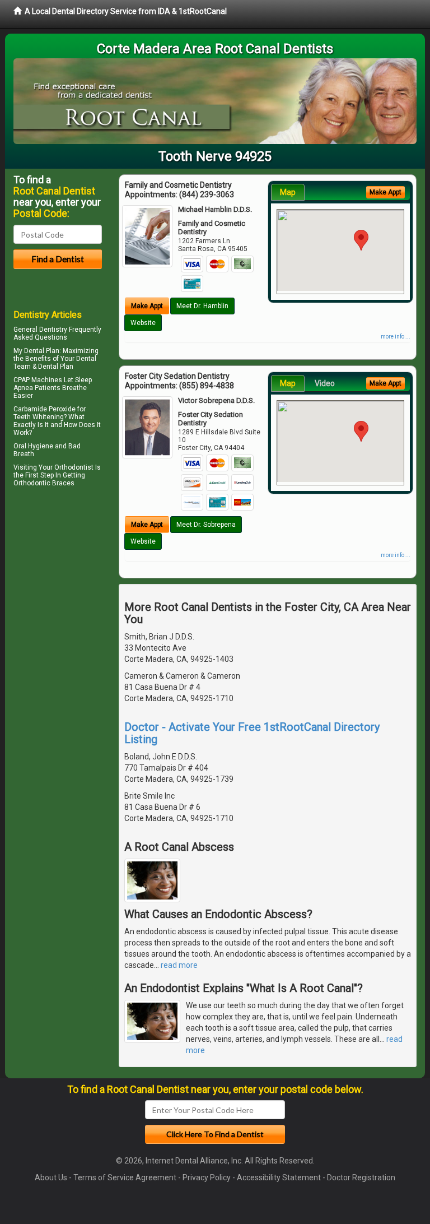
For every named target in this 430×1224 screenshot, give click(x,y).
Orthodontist (74, 467)
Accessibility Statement (279, 1177)
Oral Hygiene (33, 446)
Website (143, 323)
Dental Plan (41, 351)
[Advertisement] (70, 588)
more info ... (395, 336)
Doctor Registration (361, 1177)
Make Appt (147, 306)
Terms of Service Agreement (124, 1177)
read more (179, 965)
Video (325, 383)
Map (288, 192)
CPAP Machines (37, 380)
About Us (51, 1177)
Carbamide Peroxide (44, 409)
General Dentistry (40, 329)
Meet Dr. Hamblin (202, 306)
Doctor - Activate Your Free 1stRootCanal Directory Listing (252, 733)
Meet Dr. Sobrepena (206, 524)
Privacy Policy (207, 1177)
